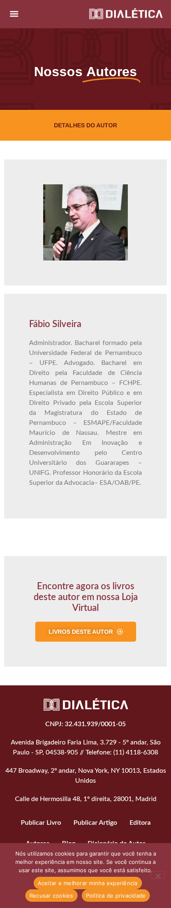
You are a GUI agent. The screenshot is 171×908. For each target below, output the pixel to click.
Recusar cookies (51, 895)
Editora (140, 822)
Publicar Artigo (95, 822)
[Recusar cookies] (158, 875)
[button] (14, 13)
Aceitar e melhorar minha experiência (88, 883)
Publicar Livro (41, 822)
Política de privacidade (116, 895)
